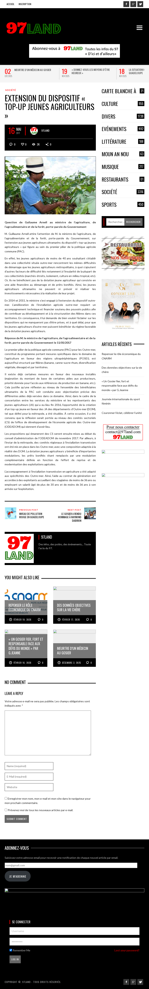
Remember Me (21, 950)
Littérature (122, 142)
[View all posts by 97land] (34, 131)
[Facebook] (126, 4)
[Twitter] (140, 4)
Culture (122, 104)
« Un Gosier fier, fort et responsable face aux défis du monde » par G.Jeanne (120, 386)
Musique (122, 167)
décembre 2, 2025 (71, 662)
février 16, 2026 (22, 662)
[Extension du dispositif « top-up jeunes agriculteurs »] (50, 185)
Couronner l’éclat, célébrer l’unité (122, 412)
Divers (122, 116)
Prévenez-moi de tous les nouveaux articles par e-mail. (40, 810)
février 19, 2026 (22, 619)
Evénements (122, 129)
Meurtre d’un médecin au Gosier (32, 69)
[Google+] (133, 4)
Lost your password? (126, 950)
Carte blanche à (122, 91)
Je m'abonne (17, 876)
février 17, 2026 (71, 619)
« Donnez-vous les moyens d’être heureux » (91, 71)
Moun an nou (122, 154)
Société (10, 90)
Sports (122, 205)
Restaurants (122, 179)
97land (45, 130)
